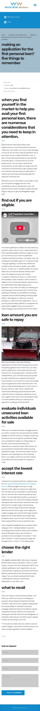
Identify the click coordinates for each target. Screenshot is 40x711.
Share (3, 636)
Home (3, 35)
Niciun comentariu (9, 91)
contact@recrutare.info (18, 22)
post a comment (14, 693)
